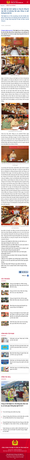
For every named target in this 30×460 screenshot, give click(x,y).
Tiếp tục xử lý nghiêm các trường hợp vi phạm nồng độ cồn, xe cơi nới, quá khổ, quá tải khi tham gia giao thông (14, 260)
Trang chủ (2, 5)
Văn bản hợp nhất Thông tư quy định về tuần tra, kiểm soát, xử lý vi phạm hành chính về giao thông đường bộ (14, 265)
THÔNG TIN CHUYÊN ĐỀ (10, 5)
